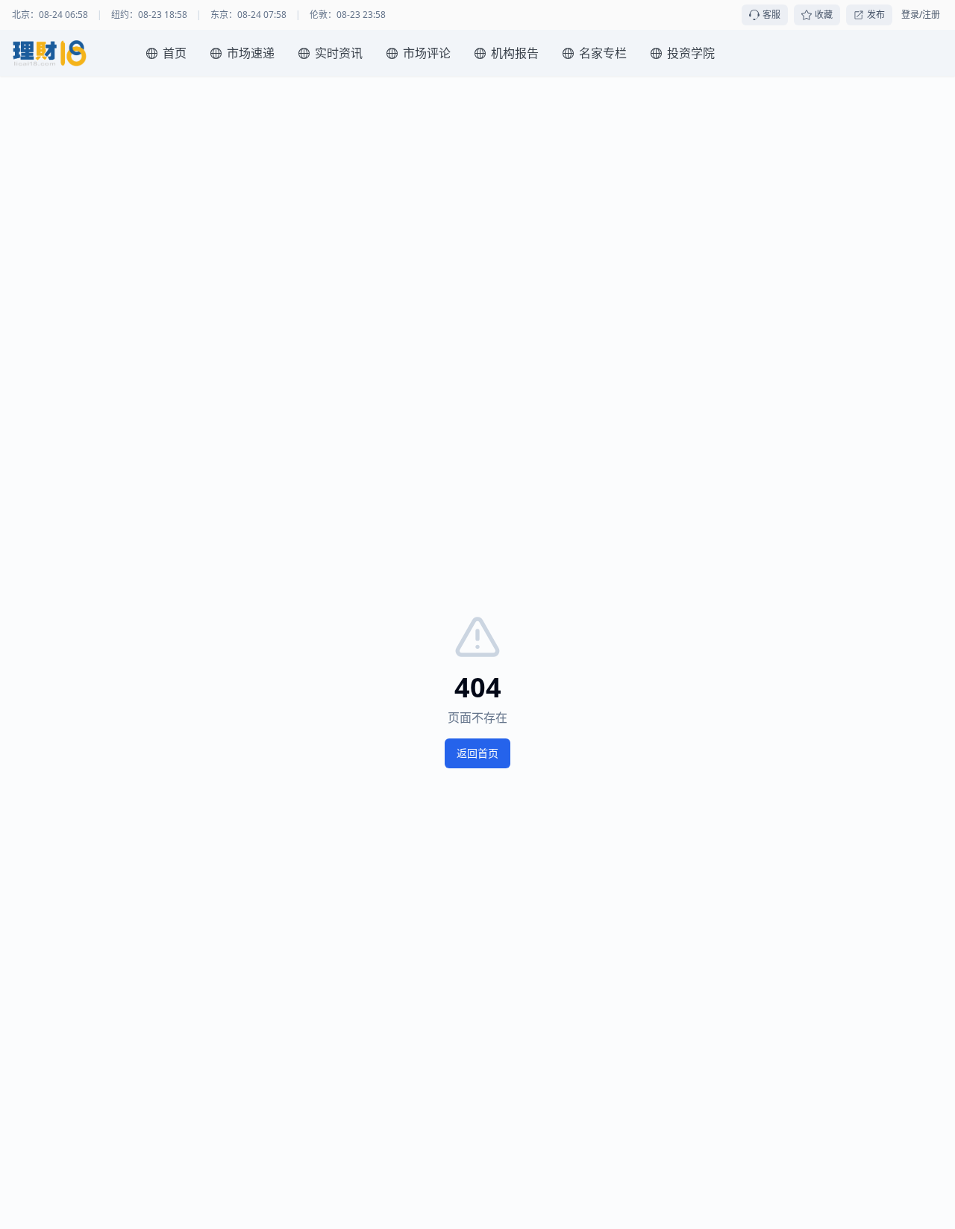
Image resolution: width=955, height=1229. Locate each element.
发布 (876, 14)
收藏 (824, 14)
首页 (175, 53)
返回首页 (477, 753)
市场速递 (251, 53)
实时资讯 (339, 53)
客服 (771, 14)
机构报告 (515, 53)
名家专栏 (603, 53)
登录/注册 (920, 15)
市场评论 (427, 53)
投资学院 (691, 53)
